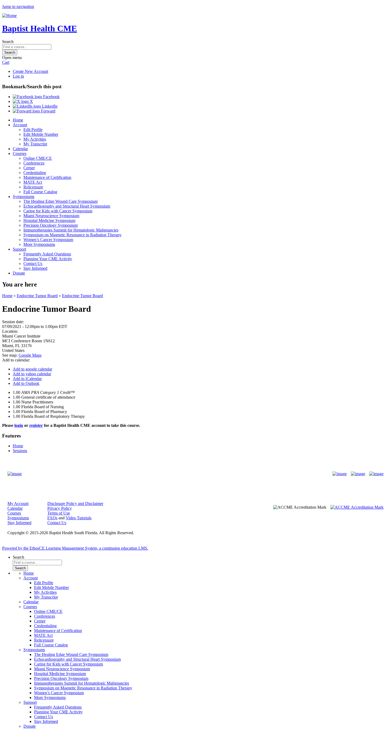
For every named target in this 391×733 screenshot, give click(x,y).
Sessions (20, 450)
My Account (17, 503)
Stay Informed (35, 268)
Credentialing (34, 172)
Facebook (51, 96)
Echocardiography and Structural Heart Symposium (66, 206)
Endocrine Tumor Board (37, 295)
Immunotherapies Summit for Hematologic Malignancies (70, 230)
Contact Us (32, 263)
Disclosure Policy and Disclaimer (75, 503)
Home (18, 120)
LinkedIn (49, 106)
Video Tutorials (78, 518)
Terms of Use (58, 513)
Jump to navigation (18, 6)
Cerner (29, 168)
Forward (47, 111)
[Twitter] (358, 473)
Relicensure (33, 187)
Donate (19, 273)
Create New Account (30, 71)
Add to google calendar (32, 369)
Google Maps (30, 355)
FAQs (52, 518)
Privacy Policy (59, 508)
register (36, 425)
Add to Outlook (26, 383)
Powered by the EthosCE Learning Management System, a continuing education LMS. (75, 548)
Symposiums (23, 196)
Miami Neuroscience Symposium (51, 215)
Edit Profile (33, 129)
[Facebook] (339, 473)
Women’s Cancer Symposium (48, 239)
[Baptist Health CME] (14, 473)
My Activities (34, 139)
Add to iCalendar (27, 378)
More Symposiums (39, 244)
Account (20, 125)
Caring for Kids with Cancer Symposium (57, 211)
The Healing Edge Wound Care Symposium (60, 201)
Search (8, 41)
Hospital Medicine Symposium (49, 220)
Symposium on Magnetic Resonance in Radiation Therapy (72, 235)
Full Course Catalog (40, 191)
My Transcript (35, 144)
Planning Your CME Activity (47, 258)
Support (19, 249)
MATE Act (32, 182)
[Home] (9, 15)
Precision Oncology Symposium (50, 225)
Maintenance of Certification (47, 177)
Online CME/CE (37, 158)
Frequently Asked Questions (47, 254)
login (18, 425)
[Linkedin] (376, 473)
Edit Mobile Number (40, 134)
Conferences (33, 163)
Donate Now (179, 474)
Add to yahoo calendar (32, 374)
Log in (18, 76)
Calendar (20, 148)
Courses (19, 153)
